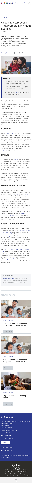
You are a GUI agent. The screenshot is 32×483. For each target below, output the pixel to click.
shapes (16, 159)
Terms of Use (9, 474)
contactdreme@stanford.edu (9, 430)
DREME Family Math (9, 278)
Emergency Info (22, 471)
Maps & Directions (21, 469)
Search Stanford (10, 471)
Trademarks (5, 476)
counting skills (10, 133)
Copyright (23, 474)
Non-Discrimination (15, 476)
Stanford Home (9, 469)
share (16, 481)
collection (10, 234)
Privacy (16, 474)
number (5, 150)
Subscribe (5, 442)
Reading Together (6, 53)
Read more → (8, 331)
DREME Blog (4, 18)
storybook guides (10, 259)
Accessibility (26, 476)
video (17, 92)
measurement (17, 194)
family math (9, 236)
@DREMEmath (7, 450)
